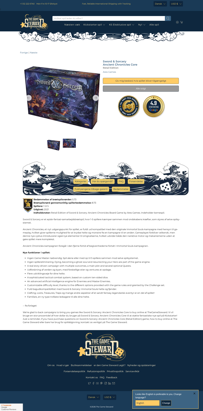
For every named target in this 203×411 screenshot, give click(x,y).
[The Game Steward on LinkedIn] (109, 384)
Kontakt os (92, 377)
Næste (33, 52)
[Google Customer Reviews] (11, 407)
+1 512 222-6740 (27, 3)
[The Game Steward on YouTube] (97, 384)
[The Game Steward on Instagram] (105, 384)
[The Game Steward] (34, 22)
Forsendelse (136, 181)
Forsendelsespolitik (74, 371)
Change (166, 403)
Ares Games (109, 72)
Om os (51, 365)
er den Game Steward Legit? (109, 365)
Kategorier (80, 181)
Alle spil (154, 24)
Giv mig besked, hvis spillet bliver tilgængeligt (140, 81)
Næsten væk (72, 24)
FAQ (121, 181)
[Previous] (29, 98)
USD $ (174, 3)
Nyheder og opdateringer (141, 365)
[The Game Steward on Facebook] (93, 384)
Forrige (24, 52)
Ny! (140, 24)
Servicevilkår (132, 371)
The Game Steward (104, 407)
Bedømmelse (120, 189)
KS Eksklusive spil (120, 24)
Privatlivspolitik (115, 371)
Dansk (158, 3)
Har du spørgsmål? (102, 181)
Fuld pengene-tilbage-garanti (91, 189)
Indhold (64, 181)
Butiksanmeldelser (81, 365)
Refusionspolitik (96, 371)
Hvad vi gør (62, 365)
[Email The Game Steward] (113, 384)
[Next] (96, 98)
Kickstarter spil (92, 24)
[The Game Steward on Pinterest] (101, 384)
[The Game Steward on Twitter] (89, 384)
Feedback (111, 377)
